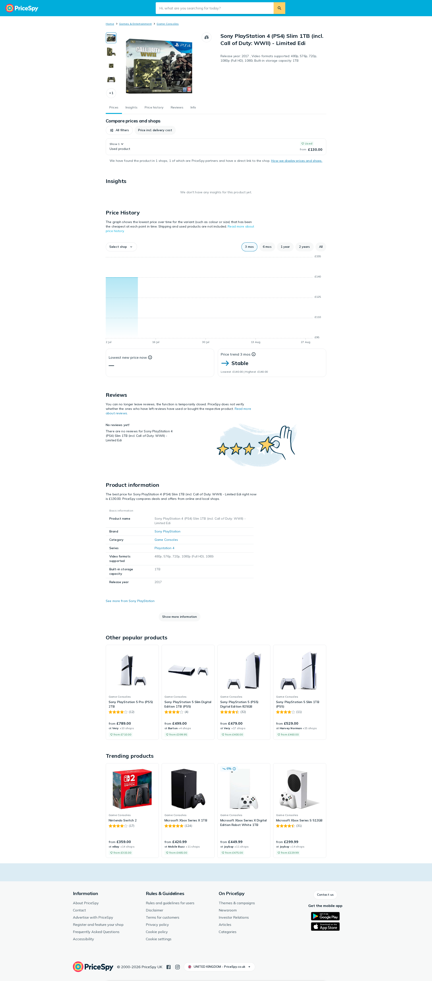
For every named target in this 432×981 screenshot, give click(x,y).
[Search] (279, 8)
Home (110, 23)
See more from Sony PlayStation (130, 601)
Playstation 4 (164, 548)
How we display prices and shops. (296, 161)
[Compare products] (207, 37)
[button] (111, 93)
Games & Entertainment (135, 23)
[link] (132, 692)
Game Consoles (168, 23)
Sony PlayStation (167, 531)
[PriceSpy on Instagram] (177, 966)
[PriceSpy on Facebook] (168, 966)
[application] (216, 300)
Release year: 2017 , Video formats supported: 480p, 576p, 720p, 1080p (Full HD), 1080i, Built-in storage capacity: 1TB (268, 58)
